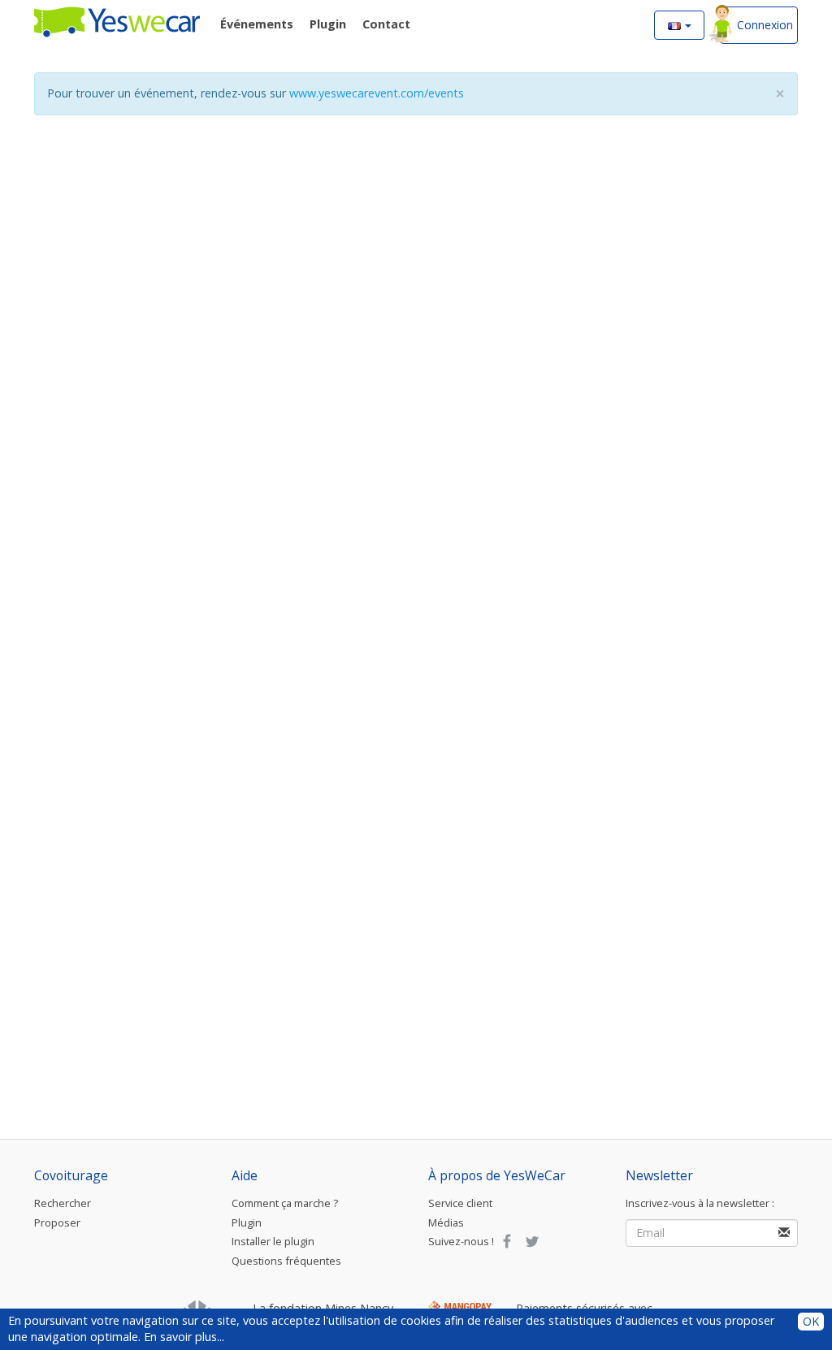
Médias (446, 1222)
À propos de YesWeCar (497, 1175)
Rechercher (62, 1203)
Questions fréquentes (286, 1260)
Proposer (57, 1222)
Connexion (765, 24)
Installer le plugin (273, 1241)
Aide (245, 1175)
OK (811, 1321)
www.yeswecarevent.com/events (376, 93)
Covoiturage (71, 1175)
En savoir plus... (184, 1336)
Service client (460, 1203)
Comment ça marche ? (285, 1203)
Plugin (247, 1222)
